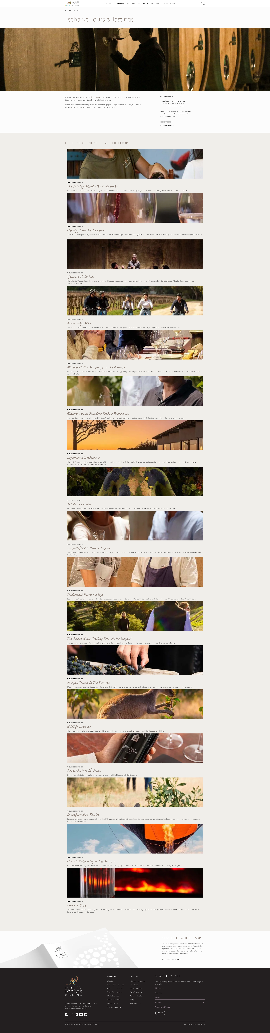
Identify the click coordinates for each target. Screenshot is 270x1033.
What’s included (136, 989)
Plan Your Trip (143, 3)
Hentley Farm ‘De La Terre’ (85, 230)
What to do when (136, 996)
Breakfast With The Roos (84, 815)
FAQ (132, 1000)
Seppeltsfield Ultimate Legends (89, 548)
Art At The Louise (79, 504)
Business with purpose (115, 985)
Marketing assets (113, 996)
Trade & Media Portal (115, 992)
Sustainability (156, 3)
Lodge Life (90, 1003)
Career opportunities (115, 989)
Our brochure (135, 1003)
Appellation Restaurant (83, 458)
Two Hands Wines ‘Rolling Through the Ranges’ (99, 639)
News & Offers (169, 3)
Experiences (131, 3)
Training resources (114, 1007)
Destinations (119, 3)
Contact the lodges (137, 981)
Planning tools (112, 1003)
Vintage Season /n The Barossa (88, 683)
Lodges (108, 3)
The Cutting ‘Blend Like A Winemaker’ (93, 186)
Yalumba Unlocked (80, 277)
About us (110, 981)
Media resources (113, 1000)
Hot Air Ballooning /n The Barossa (91, 861)
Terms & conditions (188, 1024)
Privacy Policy (201, 1024)
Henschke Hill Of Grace (83, 771)
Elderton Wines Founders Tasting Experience (97, 414)
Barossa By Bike (79, 323)
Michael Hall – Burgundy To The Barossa (96, 367)
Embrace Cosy (76, 905)
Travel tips (134, 985)
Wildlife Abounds (79, 727)
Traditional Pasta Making (85, 595)
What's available (136, 992)
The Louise (69, 10)
